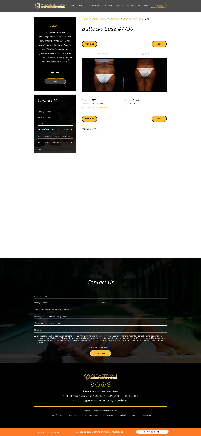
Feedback (122, 415)
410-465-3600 (142, 6)
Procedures (95, 6)
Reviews (130, 6)
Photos (120, 6)
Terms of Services (56, 415)
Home (73, 6)
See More (55, 81)
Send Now (100, 353)
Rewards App (146, 415)
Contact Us (158, 6)
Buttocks (114, 18)
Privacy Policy (94, 340)
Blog (133, 415)
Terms (111, 347)
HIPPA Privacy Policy (93, 415)
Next (159, 44)
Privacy (106, 347)
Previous (89, 44)
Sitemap (109, 415)
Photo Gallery (99, 18)
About (82, 6)
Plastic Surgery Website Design (91, 400)
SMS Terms (109, 340)
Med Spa (109, 6)
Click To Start (152, 432)
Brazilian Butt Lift (132, 18)
